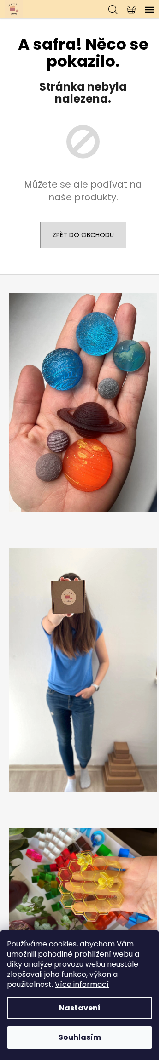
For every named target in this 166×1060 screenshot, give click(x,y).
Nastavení (80, 1008)
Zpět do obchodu (83, 234)
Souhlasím (80, 1037)
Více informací (82, 984)
